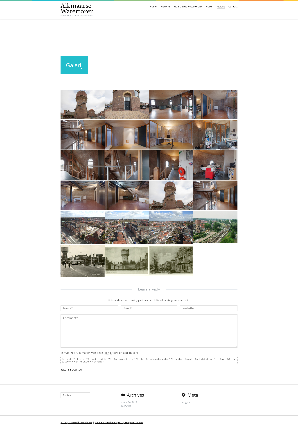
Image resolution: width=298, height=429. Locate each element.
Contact (232, 6)
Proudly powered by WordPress (76, 422)
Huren (209, 6)
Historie (165, 6)
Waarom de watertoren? (188, 6)
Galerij (221, 6)
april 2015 (126, 405)
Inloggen (186, 402)
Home (153, 6)
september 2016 (129, 402)
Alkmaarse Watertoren (77, 8)
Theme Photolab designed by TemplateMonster (119, 422)
